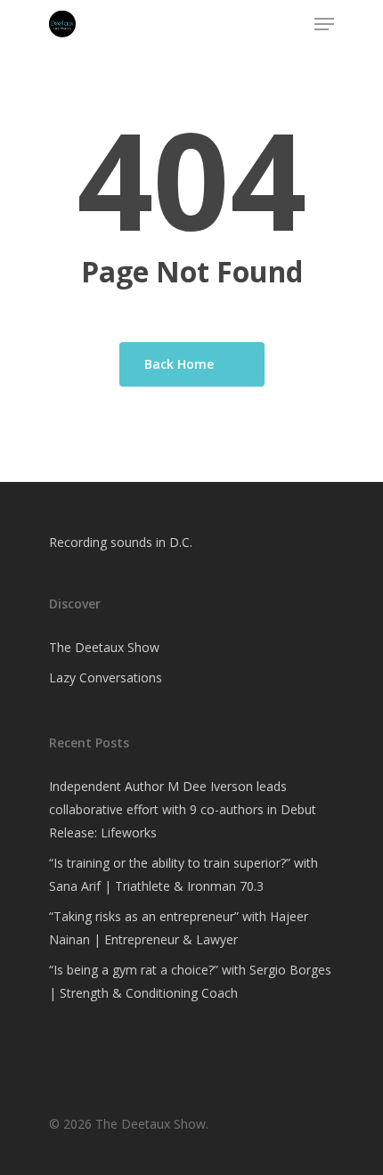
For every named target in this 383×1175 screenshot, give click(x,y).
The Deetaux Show (104, 647)
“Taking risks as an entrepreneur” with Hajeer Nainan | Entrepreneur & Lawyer (178, 928)
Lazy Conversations (105, 677)
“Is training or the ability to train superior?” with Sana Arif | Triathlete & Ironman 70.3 (183, 874)
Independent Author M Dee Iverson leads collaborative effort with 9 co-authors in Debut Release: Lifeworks (182, 809)
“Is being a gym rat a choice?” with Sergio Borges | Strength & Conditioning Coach (190, 981)
